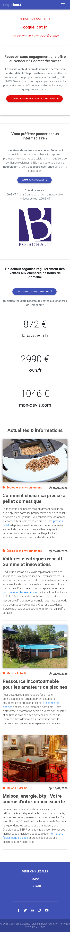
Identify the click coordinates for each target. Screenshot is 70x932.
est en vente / (35, 36)
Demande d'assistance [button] (33, 180)
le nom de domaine (35, 18)
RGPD (35, 878)
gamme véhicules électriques (20, 592)
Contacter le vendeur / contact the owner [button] (33, 99)
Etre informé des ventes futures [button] (33, 291)
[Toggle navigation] (62, 5)
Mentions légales (35, 871)
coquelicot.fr (35, 27)
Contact (35, 886)
